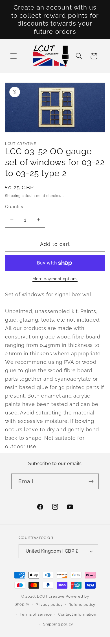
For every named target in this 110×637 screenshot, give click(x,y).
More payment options (55, 278)
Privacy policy (49, 604)
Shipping (13, 196)
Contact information (77, 614)
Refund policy (82, 604)
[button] (13, 56)
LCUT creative (51, 596)
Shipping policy (58, 624)
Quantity (14, 206)
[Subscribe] (90, 481)
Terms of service (36, 614)
